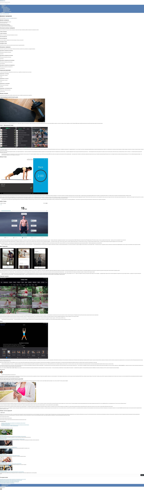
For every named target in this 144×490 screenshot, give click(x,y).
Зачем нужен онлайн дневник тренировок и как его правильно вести (10, 455)
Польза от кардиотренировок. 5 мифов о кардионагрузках (10, 425)
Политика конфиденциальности (6, 484)
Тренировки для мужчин (6, 8)
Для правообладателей (5, 485)
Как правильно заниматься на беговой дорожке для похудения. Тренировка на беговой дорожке (15, 424)
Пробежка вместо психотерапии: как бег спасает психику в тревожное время (11, 480)
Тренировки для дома (6, 10)
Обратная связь (4, 486)
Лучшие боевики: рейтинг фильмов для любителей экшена (8, 447)
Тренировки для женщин (6, 9)
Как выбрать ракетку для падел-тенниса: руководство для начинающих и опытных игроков (13, 436)
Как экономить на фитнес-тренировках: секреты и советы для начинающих (10, 463)
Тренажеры (3, 12)
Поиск (1, 473)
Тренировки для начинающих (7, 11)
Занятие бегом (4, 5)
